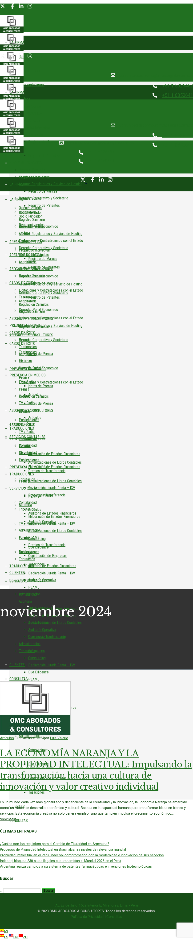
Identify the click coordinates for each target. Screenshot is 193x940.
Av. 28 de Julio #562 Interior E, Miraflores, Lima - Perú (96, 905)
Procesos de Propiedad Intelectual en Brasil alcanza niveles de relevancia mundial (63, 849)
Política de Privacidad (87, 917)
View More (8, 819)
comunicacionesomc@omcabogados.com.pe (156, 75)
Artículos (7, 738)
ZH (25, 937)
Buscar (48, 890)
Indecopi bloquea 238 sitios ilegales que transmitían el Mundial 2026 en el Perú (60, 861)
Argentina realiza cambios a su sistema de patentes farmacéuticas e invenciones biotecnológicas (76, 866)
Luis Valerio (59, 738)
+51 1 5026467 (177, 86)
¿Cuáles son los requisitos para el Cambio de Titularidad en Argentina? (54, 844)
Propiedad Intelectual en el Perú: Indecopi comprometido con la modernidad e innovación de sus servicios (82, 855)
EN (16, 937)
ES (6, 931)
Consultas (114, 917)
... (1, 890)
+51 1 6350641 (177, 95)
